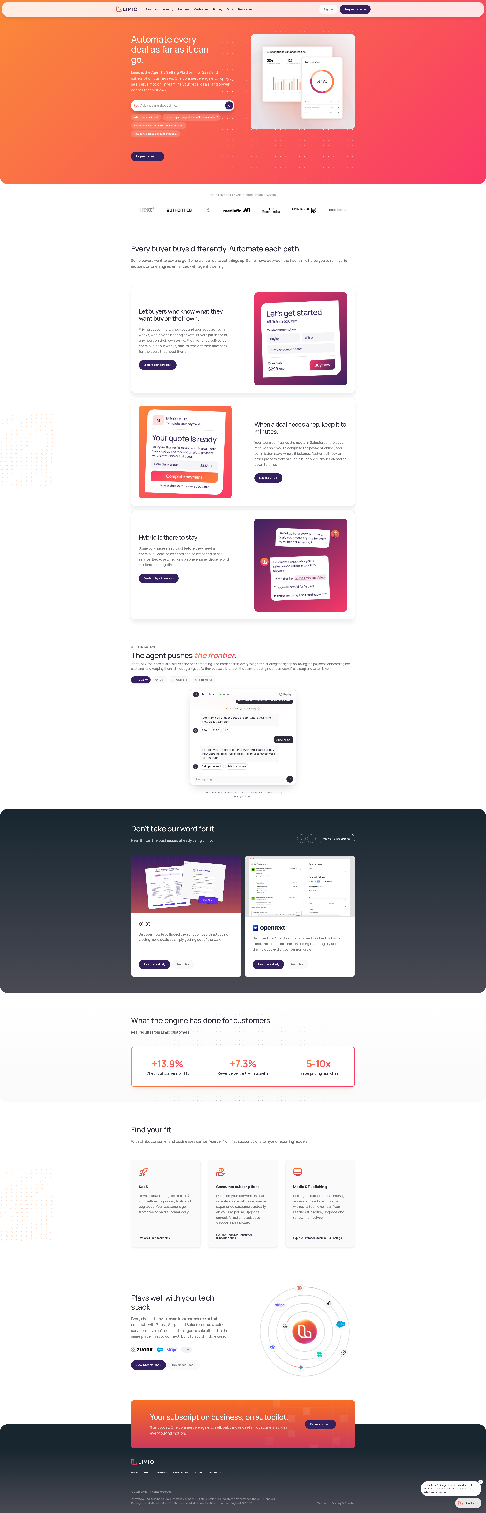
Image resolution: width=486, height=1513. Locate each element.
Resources (245, 9)
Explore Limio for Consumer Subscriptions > (234, 1236)
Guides (198, 1472)
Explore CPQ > (268, 478)
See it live (182, 964)
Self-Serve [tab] (205, 679)
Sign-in (328, 9)
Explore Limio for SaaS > (154, 1238)
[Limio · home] (243, 1462)
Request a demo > (147, 156)
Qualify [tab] (143, 679)
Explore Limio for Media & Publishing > (317, 1238)
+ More (187, 1349)
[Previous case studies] (301, 838)
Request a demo (355, 9)
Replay (287, 694)
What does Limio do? (146, 117)
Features (152, 9)
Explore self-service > (158, 365)
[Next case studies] (311, 838)
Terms (321, 1503)
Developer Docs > (183, 1365)
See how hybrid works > (159, 578)
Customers (180, 1472)
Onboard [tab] (181, 679)
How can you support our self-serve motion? (192, 117)
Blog (146, 1472)
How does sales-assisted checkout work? (159, 125)
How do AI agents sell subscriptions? (155, 133)
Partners (183, 9)
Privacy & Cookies (343, 1503)
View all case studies (336, 838)
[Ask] (229, 105)
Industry (167, 9)
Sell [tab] (161, 679)
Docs (134, 1472)
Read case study (154, 964)
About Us (215, 1472)
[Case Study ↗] (295, 210)
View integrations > (148, 1365)
